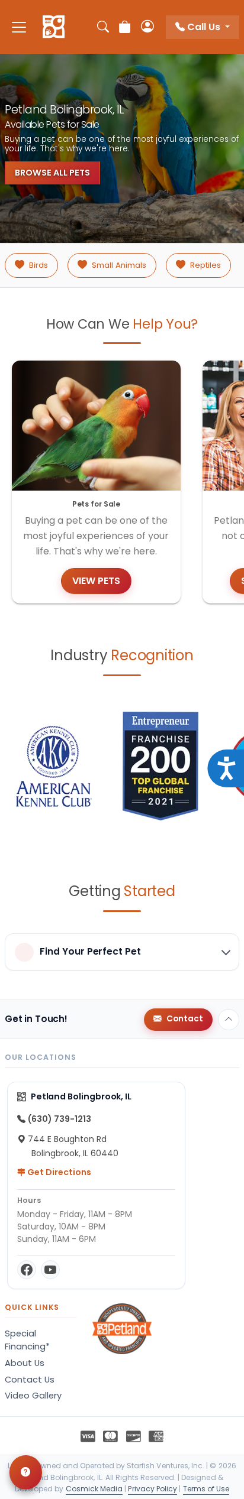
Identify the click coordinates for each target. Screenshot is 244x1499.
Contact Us (29, 1380)
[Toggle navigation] (19, 27)
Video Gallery (33, 1395)
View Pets (96, 581)
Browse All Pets (52, 173)
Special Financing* (27, 1340)
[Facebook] (26, 1269)
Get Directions (58, 1172)
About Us (24, 1363)
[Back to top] (228, 1019)
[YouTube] (50, 1269)
